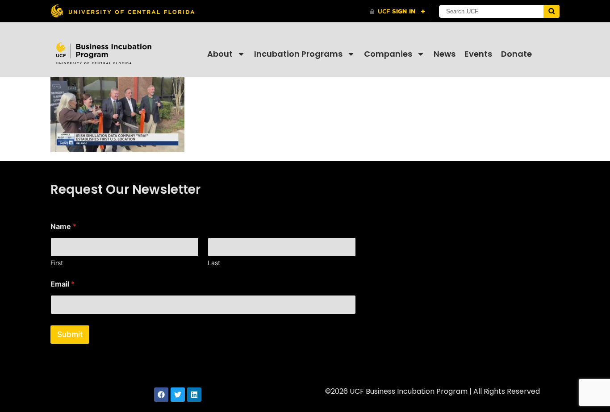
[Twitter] (178, 394)
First (56, 262)
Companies (388, 53)
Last (214, 262)
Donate (516, 53)
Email (62, 284)
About (220, 53)
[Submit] (551, 11)
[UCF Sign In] (398, 11)
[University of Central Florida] (122, 11)
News (444, 53)
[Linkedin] (194, 394)
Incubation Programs (298, 53)
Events (478, 53)
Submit (70, 334)
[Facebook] (161, 394)
